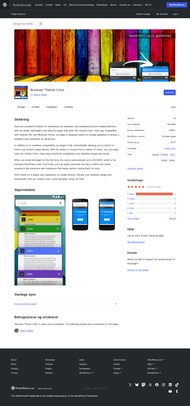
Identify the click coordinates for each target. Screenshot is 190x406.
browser (164, 155)
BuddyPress (154, 373)
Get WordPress (177, 5)
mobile (164, 160)
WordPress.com (156, 360)
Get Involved (119, 360)
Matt (151, 364)
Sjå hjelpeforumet (136, 242)
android (155, 155)
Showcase (50, 360)
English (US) (170, 148)
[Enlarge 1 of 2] (62, 198)
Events (116, 364)
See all (172, 218)
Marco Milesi (40, 94)
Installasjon (51, 107)
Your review (133, 218)
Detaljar (21, 107)
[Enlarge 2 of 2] (115, 198)
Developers (84, 368)
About (14, 360)
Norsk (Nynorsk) (45, 388)
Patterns (49, 373)
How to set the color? (25, 304)
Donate (118, 368)
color (172, 155)
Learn (81, 360)
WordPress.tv (86, 373)
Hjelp (173, 107)
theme (172, 160)
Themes (49, 364)
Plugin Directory (18, 14)
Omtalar (36, 107)
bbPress (153, 368)
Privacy (14, 373)
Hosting (14, 368)
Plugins (48, 368)
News (13, 364)
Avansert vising (135, 168)
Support (83, 364)
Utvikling (68, 107)
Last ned (170, 92)
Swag (117, 373)
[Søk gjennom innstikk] (40, 24)
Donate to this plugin (138, 269)
